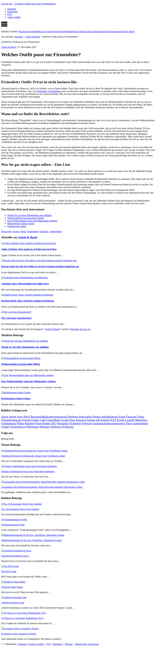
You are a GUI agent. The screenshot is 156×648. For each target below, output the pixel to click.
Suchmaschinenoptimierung (108, 423)
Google (64, 420)
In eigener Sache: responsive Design (18, 633)
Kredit (120, 420)
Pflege (20, 423)
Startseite (11, 9)
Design (97, 416)
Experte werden (36, 644)
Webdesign (32, 426)
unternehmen (56, 231)
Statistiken (57, 644)
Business (23, 31)
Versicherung (17, 426)
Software (87, 423)
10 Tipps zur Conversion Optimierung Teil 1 (22, 618)
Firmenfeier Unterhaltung (48, 91)
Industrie (115, 31)
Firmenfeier (32, 231)
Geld (42, 420)
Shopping (63, 423)
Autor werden (14, 17)
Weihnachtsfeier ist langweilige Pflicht (25, 218)
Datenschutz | (81, 644)
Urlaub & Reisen (86, 31)
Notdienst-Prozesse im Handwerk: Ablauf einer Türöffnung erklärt (33, 456)
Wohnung (67, 426)
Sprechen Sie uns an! (80, 329)
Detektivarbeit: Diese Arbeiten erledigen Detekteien (27, 300)
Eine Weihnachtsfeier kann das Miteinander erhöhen (32, 221)
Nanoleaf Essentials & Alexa (15, 556)
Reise (39, 423)
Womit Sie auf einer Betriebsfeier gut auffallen (29, 215)
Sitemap (69, 644)
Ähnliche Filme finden (12, 587)
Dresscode (6, 231)
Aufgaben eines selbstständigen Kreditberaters (25, 283)
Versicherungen (60, 31)
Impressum (93, 644)
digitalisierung (109, 416)
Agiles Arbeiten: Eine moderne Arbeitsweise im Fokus (29, 249)
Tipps (129, 423)
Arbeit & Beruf (127, 31)
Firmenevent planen (16, 226)
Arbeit (12, 416)
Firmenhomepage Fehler (13, 524)
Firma (23, 231)
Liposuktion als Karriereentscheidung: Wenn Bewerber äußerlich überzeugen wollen (41, 487)
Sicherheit (75, 423)
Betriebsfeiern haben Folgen (20, 223)
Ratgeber (30, 423)
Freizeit (26, 420)
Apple (4, 416)
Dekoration (85, 416)
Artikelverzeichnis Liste (12, 602)
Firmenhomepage (11, 420)
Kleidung (43, 231)
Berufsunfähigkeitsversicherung (49, 416)
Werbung (55, 426)
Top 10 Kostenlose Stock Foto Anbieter (20, 509)
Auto (20, 416)
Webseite (44, 426)
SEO (54, 423)
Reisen (46, 423)
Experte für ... (28, 3)
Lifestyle (107, 31)
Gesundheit (32, 31)
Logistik (130, 420)
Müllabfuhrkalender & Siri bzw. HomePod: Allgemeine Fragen (31, 540)
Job (98, 420)
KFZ (113, 420)
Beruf (26, 416)
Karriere (105, 420)
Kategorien (12, 11)
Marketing (73, 31)
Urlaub (5, 426)
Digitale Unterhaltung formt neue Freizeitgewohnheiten (27, 471)
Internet (91, 420)
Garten (35, 420)
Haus (72, 420)
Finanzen (98, 31)
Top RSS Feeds (8, 571)
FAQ (9, 14)
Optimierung (8, 423)
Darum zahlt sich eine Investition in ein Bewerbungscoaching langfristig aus (40, 266)
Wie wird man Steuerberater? (16, 318)
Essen (122, 416)
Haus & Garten (45, 31)
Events (15, 231)
